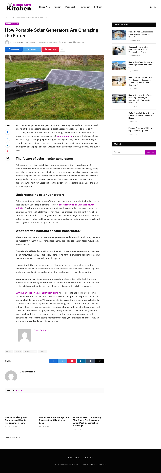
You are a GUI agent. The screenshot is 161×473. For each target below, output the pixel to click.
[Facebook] (7, 132)
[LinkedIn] (7, 144)
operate (42, 351)
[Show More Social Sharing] (62, 49)
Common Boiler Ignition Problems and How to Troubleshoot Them (16, 420)
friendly (27, 351)
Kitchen (57, 7)
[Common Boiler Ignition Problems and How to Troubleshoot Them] (20, 405)
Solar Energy (12, 24)
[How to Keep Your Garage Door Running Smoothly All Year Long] (54, 405)
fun (34, 351)
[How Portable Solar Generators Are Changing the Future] (54, 87)
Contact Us (74, 458)
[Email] (7, 157)
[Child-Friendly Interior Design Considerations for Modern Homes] (119, 116)
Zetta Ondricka (18, 42)
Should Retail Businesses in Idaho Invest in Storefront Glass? (140, 34)
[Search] (150, 7)
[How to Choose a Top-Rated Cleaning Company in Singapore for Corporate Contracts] (119, 98)
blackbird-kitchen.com (97, 464)
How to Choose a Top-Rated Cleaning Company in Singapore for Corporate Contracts (140, 99)
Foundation (85, 7)
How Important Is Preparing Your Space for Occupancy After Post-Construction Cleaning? (87, 421)
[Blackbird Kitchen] (19, 7)
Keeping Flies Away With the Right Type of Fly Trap (140, 129)
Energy (18, 351)
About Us (88, 458)
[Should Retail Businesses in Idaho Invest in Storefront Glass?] (119, 35)
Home (7, 17)
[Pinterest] (7, 151)
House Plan (44, 7)
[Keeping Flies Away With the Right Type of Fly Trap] (119, 131)
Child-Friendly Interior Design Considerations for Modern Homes (141, 115)
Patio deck (70, 7)
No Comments (66, 42)
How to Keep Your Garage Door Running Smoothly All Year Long (54, 420)
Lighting (98, 7)
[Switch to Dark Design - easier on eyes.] (154, 7)
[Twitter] (7, 138)
